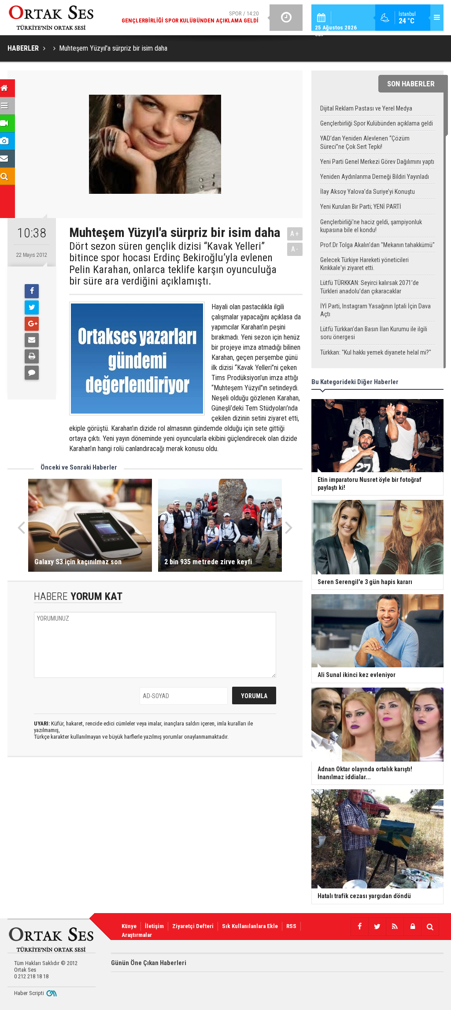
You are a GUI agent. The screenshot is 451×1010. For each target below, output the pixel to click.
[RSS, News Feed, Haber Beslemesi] (394, 927)
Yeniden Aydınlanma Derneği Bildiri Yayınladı (374, 176)
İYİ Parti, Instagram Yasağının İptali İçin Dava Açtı (375, 310)
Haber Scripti (29, 993)
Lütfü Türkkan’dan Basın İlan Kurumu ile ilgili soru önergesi (373, 333)
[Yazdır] (32, 356)
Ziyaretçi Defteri (193, 926)
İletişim (154, 926)
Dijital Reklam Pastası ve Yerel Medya (366, 108)
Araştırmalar (137, 935)
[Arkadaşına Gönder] (32, 340)
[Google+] (32, 324)
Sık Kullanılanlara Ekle (250, 926)
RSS (291, 926)
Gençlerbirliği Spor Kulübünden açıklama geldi (376, 123)
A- (295, 249)
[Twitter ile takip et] (377, 927)
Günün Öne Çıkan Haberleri (148, 963)
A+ (294, 233)
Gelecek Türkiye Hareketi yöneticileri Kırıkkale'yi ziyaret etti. (364, 263)
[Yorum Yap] (32, 373)
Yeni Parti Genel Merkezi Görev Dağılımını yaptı (377, 161)
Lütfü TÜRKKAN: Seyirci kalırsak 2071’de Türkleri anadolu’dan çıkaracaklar (369, 286)
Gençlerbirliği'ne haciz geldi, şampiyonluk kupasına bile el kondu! (371, 225)
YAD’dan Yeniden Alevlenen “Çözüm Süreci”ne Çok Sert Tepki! (365, 142)
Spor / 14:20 (190, 17)
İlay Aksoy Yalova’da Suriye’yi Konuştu (367, 191)
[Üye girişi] (412, 927)
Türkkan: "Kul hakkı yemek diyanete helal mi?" (375, 352)
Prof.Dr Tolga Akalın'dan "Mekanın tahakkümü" (377, 244)
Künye (129, 926)
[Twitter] (32, 307)
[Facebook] (32, 291)
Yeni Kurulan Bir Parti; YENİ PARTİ (360, 206)
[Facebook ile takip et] (359, 927)
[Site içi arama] (430, 927)
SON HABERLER (411, 83)
